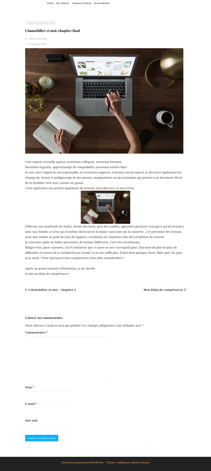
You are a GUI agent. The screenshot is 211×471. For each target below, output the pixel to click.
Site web (31, 420)
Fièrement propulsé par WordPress (82, 462)
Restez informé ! (102, 3)
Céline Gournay (37, 39)
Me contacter (63, 3)
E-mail (31, 404)
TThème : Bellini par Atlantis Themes (128, 462)
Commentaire (36, 332)
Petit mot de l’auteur (82, 3)
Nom (29, 387)
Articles (50, 3)
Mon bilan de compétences (163, 290)
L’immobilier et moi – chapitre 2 (52, 290)
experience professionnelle (40, 22)
